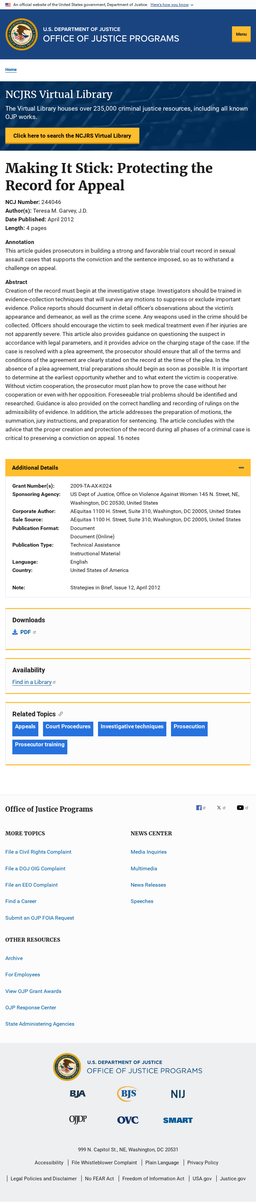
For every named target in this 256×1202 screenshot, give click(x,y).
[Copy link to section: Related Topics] (59, 713)
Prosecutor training (40, 744)
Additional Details (35, 467)
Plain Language (162, 1163)
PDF (26, 632)
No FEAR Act (99, 1179)
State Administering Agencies (39, 1024)
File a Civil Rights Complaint (38, 852)
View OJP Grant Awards (33, 991)
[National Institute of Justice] (178, 1099)
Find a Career (20, 901)
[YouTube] (243, 812)
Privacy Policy (202, 1163)
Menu (241, 34)
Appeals (25, 726)
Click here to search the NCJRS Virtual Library (72, 135)
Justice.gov (233, 1179)
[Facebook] (203, 812)
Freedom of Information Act (153, 1179)
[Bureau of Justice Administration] (78, 1099)
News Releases (148, 885)
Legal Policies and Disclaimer (44, 1179)
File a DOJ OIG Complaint (35, 868)
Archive (14, 958)
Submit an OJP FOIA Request (39, 917)
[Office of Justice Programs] (21, 34)
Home (11, 69)
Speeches (142, 901)
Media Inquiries (149, 852)
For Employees (22, 974)
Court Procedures (68, 726)
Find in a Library (32, 682)
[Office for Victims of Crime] (128, 1125)
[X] (223, 812)
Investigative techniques (132, 726)
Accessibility (49, 1163)
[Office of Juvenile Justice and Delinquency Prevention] (78, 1125)
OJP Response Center (30, 1007)
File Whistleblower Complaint (104, 1163)
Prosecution (189, 726)
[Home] (111, 34)
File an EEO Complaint (31, 885)
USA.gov (202, 1179)
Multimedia (144, 868)
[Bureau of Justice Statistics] (128, 1103)
